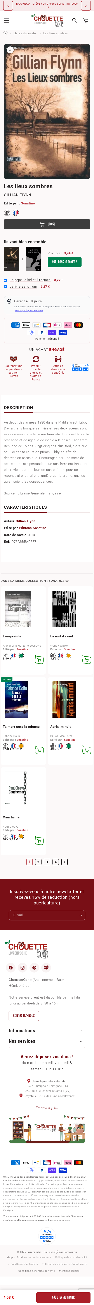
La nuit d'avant (61, 636)
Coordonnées (79, 1264)
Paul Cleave (10, 826)
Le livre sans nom (23, 286)
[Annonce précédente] (8, 6)
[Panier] (85, 20)
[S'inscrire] (80, 915)
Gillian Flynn (17, 195)
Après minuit (60, 727)
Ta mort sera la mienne (21, 727)
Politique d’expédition (54, 1264)
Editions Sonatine (33, 528)
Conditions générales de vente (36, 1271)
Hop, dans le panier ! (64, 262)
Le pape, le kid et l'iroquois (30, 280)
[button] (6, 20)
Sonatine (28, 203)
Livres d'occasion (25, 33)
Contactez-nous (24, 1015)
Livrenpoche (34, 1252)
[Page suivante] (64, 862)
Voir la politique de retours (29, 310)
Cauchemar (12, 817)
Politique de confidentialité (71, 1257)
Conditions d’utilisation (24, 1264)
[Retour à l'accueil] (5, 33)
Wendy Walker (59, 645)
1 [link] (30, 862)
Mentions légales (69, 1271)
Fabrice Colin (11, 736)
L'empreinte (12, 636)
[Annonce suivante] (86, 6)
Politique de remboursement (34, 1257)
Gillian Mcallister (61, 736)
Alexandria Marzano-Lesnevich (23, 645)
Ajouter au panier (63, 1297)
